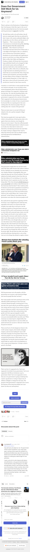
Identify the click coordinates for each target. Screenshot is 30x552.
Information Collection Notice (17, 533)
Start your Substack (11, 545)
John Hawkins (7, 17)
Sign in (27, 2)
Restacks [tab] (10, 431)
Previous (5, 421)
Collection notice (24, 542)
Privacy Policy (15, 534)
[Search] (27, 484)
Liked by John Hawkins (10, 445)
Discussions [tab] (11, 484)
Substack (8, 549)
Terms (18, 542)
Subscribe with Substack (16, 528)
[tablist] (7, 431)
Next (25, 421)
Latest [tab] (6, 484)
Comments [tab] (4, 431)
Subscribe (22, 2)
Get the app (22, 545)
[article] (15, 493)
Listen (27, 17)
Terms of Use (21, 531)
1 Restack (17, 411)
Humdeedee (7, 444)
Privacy (14, 542)
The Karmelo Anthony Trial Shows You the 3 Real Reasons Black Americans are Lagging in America (11, 489)
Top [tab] (3, 484)
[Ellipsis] (28, 444)
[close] (26, 500)
